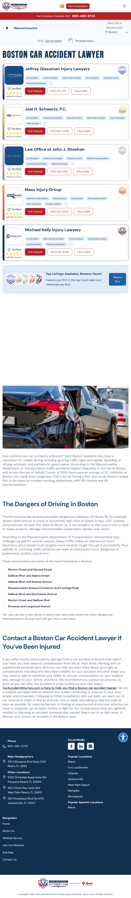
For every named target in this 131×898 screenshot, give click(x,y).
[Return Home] (15, 6)
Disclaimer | (77, 894)
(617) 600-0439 (60, 131)
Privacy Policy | (65, 894)
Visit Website (35, 91)
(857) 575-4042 (60, 252)
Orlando (73, 773)
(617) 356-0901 (59, 171)
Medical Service (12, 838)
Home (6, 824)
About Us (8, 831)
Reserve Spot (117, 279)
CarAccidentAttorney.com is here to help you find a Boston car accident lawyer (60, 688)
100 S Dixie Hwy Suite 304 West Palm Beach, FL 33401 (25, 790)
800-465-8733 (18, 746)
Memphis (73, 790)
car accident (53, 41)
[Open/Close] (124, 6)
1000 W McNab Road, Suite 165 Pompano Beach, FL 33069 (27, 780)
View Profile (81, 91)
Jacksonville (75, 779)
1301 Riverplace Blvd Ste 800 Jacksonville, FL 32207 (26, 801)
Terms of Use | (89, 894)
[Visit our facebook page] (71, 746)
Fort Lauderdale (78, 767)
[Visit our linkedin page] (80, 746)
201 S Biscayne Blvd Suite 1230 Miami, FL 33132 (27, 764)
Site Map (8, 852)
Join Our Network (13, 845)
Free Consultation (78, 6)
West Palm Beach (79, 785)
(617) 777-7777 (58, 91)
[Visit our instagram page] (90, 746)
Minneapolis (75, 796)
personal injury (84, 41)
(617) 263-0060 (60, 211)
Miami (71, 761)
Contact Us (10, 859)
